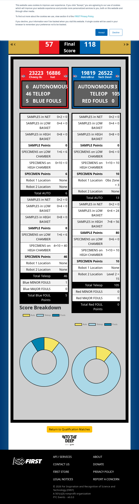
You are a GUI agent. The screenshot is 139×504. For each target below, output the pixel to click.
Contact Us (61, 464)
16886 (52, 72)
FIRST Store (61, 472)
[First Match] (12, 44)
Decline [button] (116, 32)
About (97, 457)
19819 (87, 72)
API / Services (62, 457)
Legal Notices (63, 479)
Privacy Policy (83, 16)
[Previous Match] (15, 44)
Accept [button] (101, 32)
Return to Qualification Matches (69, 429)
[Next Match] (124, 44)
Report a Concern (106, 479)
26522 (104, 72)
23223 (35, 72)
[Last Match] (127, 44)
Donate (98, 464)
